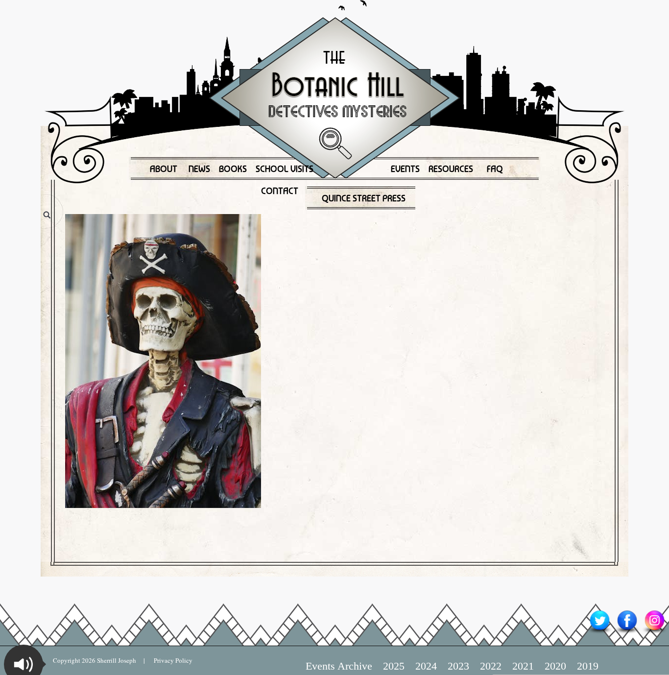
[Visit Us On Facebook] (627, 633)
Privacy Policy (168, 660)
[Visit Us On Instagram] (654, 633)
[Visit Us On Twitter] (599, 633)
